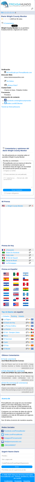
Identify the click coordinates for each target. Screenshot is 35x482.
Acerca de (6, 399)
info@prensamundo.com (12, 441)
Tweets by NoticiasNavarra (10, 107)
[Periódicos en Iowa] (10, 13)
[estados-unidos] (4, 206)
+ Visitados (5, 316)
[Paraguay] (7, 299)
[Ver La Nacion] (26, 329)
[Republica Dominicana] (26, 299)
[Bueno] (5, 19)
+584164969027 (10, 445)
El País (6, 345)
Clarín (6, 342)
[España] (7, 279)
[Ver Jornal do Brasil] (29, 260)
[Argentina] (26, 274)
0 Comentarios (8, 23)
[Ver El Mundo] (26, 349)
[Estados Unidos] (4, 255)
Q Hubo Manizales (7, 371)
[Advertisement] (17, 49)
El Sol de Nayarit (12, 258)
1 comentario (10, 359)
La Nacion (7, 329)
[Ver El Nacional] (26, 339)
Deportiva (27, 481)
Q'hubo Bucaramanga (8, 383)
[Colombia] (16, 284)
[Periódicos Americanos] (5, 13)
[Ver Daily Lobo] (29, 255)
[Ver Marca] (26, 336)
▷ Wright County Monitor (14, 206)
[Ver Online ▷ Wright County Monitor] (29, 206)
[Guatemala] (26, 294)
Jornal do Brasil (11, 260)
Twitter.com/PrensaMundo (13, 434)
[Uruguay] (16, 289)
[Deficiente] (2, 19)
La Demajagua (11, 263)
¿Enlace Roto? (12, 85)
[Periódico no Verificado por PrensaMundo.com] (2, 320)
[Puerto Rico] (16, 304)
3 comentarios (22, 383)
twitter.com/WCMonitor (15, 103)
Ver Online (10, 81)
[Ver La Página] (26, 319)
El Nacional (8, 339)
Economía (18, 481)
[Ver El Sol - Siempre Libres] (26, 332)
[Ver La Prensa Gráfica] (26, 326)
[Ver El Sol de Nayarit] (29, 258)
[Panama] (16, 299)
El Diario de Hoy (9, 323)
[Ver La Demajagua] (29, 263)
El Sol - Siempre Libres (12, 332)
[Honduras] (7, 294)
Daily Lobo (10, 255)
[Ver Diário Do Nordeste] (29, 252)
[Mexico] (4, 258)
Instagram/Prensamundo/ (13, 438)
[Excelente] (8, 19)
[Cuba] (4, 263)
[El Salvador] (7, 284)
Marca (6, 336)
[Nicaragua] (26, 304)
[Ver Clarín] (26, 342)
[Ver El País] (26, 346)
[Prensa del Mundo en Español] (16, 8)
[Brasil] (4, 252)
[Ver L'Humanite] (29, 250)
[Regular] (3, 19)
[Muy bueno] (7, 19)
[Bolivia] (26, 289)
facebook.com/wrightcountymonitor (19, 100)
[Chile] (26, 279)
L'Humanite (10, 250)
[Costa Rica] (16, 294)
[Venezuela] (16, 279)
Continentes (8, 481)
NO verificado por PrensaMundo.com (19, 72)
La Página (7, 319)
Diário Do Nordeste (12, 252)
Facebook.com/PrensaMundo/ (14, 431)
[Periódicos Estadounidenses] (7, 13)
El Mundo (7, 349)
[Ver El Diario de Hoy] (26, 323)
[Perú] (26, 284)
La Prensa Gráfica (10, 326)
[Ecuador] (7, 289)
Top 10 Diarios (8, 312)
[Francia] (4, 250)
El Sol (3, 359)
